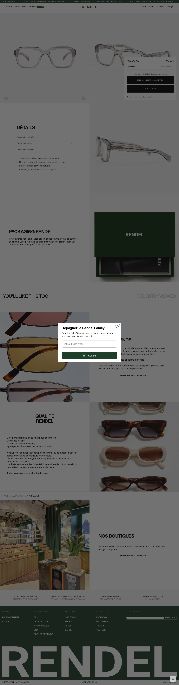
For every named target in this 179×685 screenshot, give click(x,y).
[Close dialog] (118, 326)
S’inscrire (89, 355)
